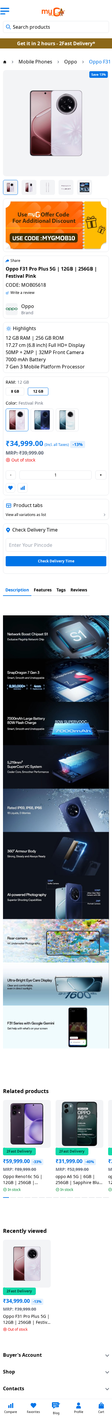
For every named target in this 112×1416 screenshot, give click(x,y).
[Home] (5, 61)
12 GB (38, 391)
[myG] (49, 12)
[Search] (8, 27)
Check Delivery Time (56, 561)
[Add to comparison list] (22, 488)
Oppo (27, 306)
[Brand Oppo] (12, 309)
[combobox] (56, 27)
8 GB (15, 391)
